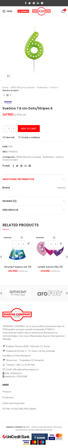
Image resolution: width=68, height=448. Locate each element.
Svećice (53, 87)
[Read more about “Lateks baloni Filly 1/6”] (61, 243)
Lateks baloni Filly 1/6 (50, 266)
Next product (10, 95)
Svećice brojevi (10, 90)
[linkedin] (38, 3)
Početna (6, 391)
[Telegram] (42, 3)
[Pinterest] (34, 3)
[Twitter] (29, 3)
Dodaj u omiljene (30, 137)
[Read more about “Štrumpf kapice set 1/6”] (29, 243)
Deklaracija (10, 209)
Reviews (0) (9, 201)
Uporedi (10, 137)
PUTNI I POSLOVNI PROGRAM (19, 408)
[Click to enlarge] (8, 76)
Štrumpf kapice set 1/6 (17, 266)
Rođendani (42, 87)
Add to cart (28, 128)
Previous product (4, 95)
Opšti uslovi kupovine (13, 403)
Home (5, 87)
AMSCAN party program (23, 87)
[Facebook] (25, 3)
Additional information (18, 179)
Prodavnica (8, 397)
